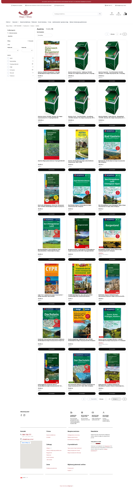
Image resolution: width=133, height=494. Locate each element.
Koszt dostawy (50, 457)
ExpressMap (13, 61)
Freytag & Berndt (14, 64)
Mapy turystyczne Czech (74, 450)
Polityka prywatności (51, 468)
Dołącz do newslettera (98, 443)
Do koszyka (51, 81)
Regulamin (49, 452)
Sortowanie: (40, 32)
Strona (112, 34)
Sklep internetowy (66, 486)
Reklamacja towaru (73, 437)
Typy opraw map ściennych (75, 448)
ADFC (11, 58)
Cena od (9, 47)
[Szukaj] (100, 14)
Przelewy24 (71, 468)
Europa (32, 26)
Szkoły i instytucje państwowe (53, 450)
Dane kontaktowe (50, 435)
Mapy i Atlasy (9, 26)
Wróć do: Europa (13, 33)
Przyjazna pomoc (60, 5)
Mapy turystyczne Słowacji (74, 452)
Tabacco (12, 76)
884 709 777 (109, 5)
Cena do (24, 47)
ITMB (11, 67)
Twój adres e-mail (96, 441)
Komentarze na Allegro (73, 439)
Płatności (48, 455)
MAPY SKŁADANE (17, 26)
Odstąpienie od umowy (74, 435)
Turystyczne (26, 26)
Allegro (48, 448)
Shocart (12, 73)
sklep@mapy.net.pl (121, 5)
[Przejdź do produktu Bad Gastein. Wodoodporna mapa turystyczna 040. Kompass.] (112, 145)
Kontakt (48, 437)
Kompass (12, 70)
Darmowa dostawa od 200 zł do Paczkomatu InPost (39, 5)
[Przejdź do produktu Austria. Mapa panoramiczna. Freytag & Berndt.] (51, 145)
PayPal (69, 470)
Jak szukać (49, 459)
